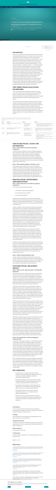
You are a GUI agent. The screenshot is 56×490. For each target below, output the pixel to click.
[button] (28, 129)
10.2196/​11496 (22, 467)
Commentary (13, 18)
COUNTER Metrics (26, 483)
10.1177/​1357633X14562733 (24, 461)
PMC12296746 (33, 29)
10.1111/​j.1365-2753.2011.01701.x (26, 479)
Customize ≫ (28, 486)
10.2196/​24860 (40, 473)
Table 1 (14, 113)
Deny (9, 486)
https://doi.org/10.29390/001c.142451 (22, 29)
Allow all (46, 486)
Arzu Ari (12, 26)
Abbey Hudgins (16, 26)
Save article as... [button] (27, 46)
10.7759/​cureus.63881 (17, 455)
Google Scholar (15, 450)
